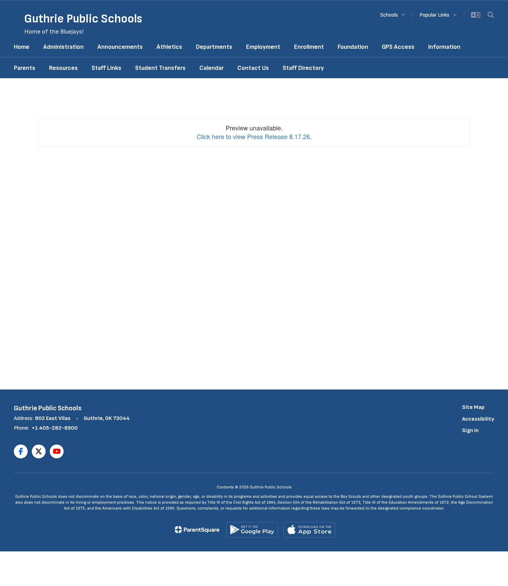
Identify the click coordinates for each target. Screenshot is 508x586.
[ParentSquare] (197, 529)
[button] (392, 15)
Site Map (473, 407)
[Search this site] (490, 14)
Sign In (470, 430)
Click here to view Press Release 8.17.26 (253, 136)
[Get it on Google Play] (252, 530)
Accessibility (478, 419)
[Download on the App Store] (309, 530)
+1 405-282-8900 (55, 428)
